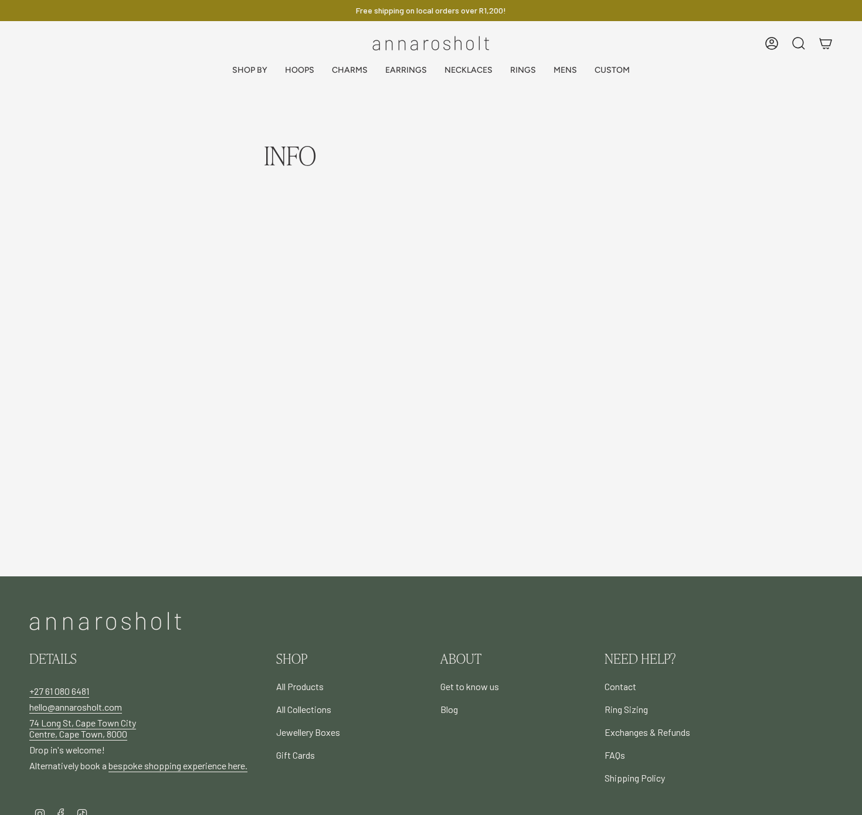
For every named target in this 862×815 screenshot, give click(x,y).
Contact (620, 686)
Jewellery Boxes (308, 732)
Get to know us (469, 686)
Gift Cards (295, 754)
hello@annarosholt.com (75, 706)
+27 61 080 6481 (59, 691)
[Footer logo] (105, 621)
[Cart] (825, 43)
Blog (449, 709)
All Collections (303, 709)
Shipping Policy (635, 777)
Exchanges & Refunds (647, 732)
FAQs (615, 754)
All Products (300, 686)
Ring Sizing (626, 709)
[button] (249, 70)
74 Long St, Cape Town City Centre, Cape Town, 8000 (82, 728)
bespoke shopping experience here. (177, 765)
